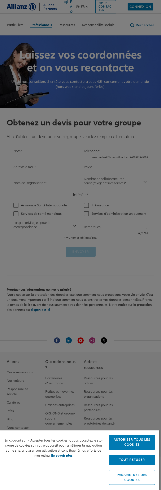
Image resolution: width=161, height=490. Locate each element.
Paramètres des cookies (132, 477)
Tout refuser (132, 460)
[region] (79, 460)
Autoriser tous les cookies (132, 442)
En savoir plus (62, 456)
